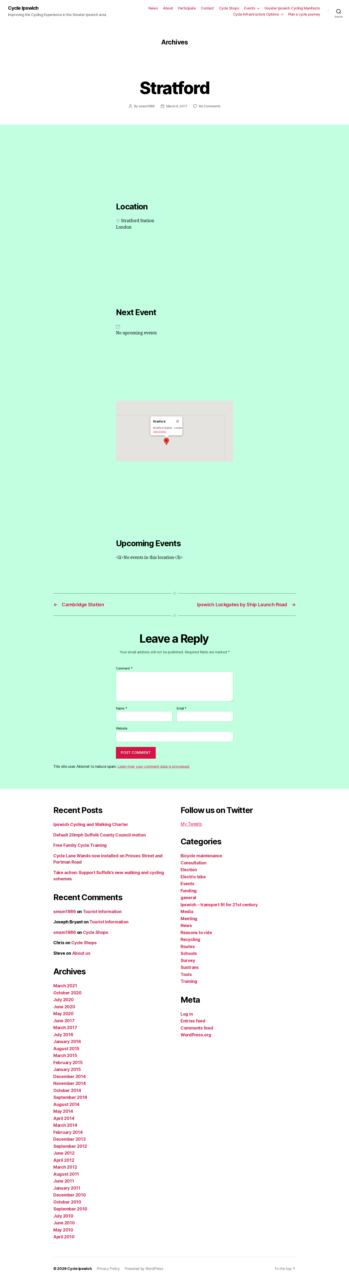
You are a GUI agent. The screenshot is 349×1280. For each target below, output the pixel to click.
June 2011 (63, 1181)
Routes (188, 946)
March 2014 (65, 1125)
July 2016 (63, 1034)
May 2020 (63, 1013)
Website (121, 728)
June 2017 (64, 1020)
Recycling (190, 939)
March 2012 (65, 1167)
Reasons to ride (196, 932)
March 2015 (65, 1055)
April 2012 (63, 1160)
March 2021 (65, 985)
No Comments (209, 106)
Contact (207, 8)
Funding (189, 890)
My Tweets (191, 823)
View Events (159, 431)
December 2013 (69, 1139)
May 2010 (63, 1229)
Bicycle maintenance (201, 855)
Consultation (193, 862)
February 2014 (68, 1132)
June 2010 (64, 1222)
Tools (186, 974)
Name (121, 708)
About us (81, 953)
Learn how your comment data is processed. (154, 766)
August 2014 (66, 1104)
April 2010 (63, 1236)
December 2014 (69, 1076)
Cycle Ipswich (23, 8)
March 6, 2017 (176, 106)
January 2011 (66, 1188)
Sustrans (190, 967)
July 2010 (63, 1216)
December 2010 (69, 1195)
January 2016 (67, 1041)
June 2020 (64, 1006)
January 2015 (67, 1069)
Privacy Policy (108, 1268)
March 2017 (65, 1027)
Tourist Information (102, 911)
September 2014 (70, 1097)
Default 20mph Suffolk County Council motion (99, 834)
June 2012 (64, 1153)
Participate (187, 8)
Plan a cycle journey (304, 14)
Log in (187, 1014)
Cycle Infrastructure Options (256, 14)
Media (187, 911)
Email (182, 708)
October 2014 (67, 1090)
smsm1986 (147, 106)
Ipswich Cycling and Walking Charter (90, 824)
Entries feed (193, 1020)
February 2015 (68, 1062)
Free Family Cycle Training (80, 845)
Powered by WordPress (144, 1268)
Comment (124, 668)
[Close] (177, 421)
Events (249, 8)
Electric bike (193, 876)
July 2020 (63, 999)
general (188, 897)
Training (189, 981)
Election (189, 869)
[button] (166, 441)
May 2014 (63, 1111)
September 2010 (70, 1208)
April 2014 (63, 1118)
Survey (188, 960)
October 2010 (67, 1202)
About (168, 8)
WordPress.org (196, 1034)
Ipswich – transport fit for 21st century (219, 904)
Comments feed (197, 1028)
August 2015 (66, 1048)
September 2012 (70, 1146)
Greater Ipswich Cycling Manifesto (292, 8)
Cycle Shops (229, 8)
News (153, 8)
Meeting (189, 918)
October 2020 (67, 992)
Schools (189, 953)
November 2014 (69, 1083)
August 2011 (66, 1174)
